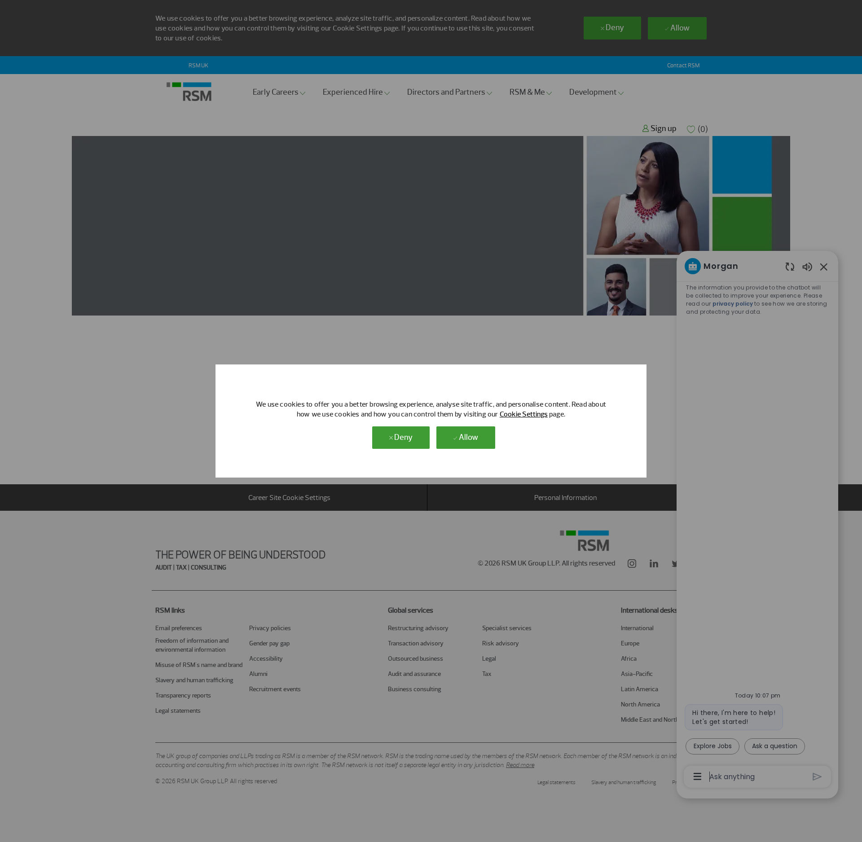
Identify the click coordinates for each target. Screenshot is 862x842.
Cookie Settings (524, 414)
